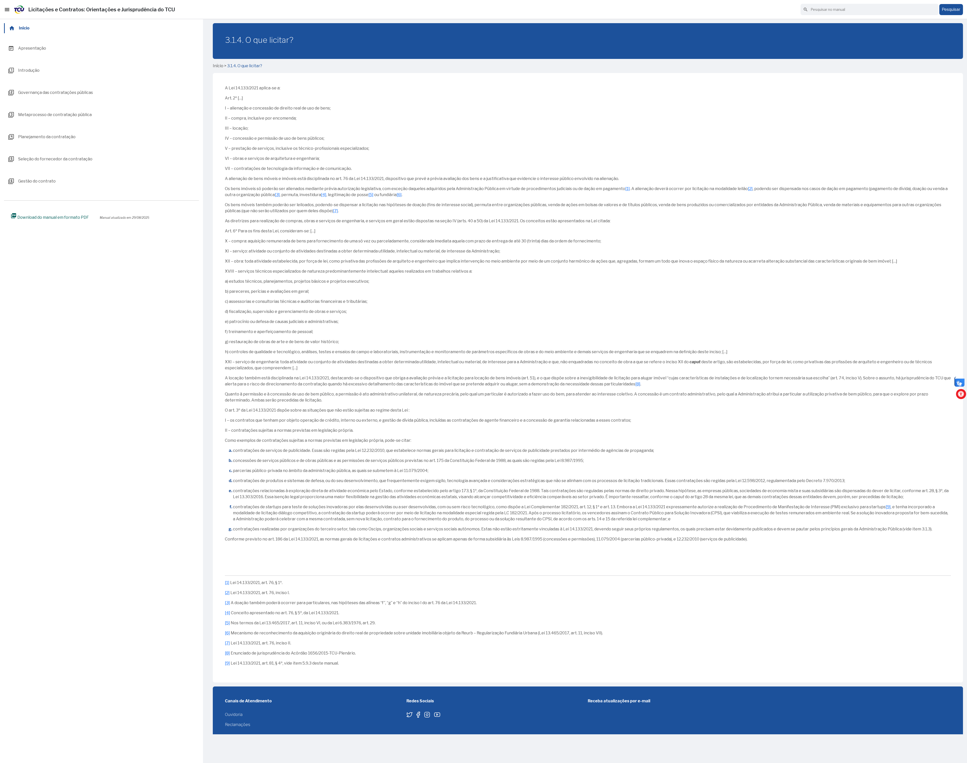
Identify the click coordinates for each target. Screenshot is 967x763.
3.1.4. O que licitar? (244, 65)
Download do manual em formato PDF (50, 217)
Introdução (24, 70)
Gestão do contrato (32, 181)
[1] (627, 188)
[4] (323, 194)
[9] (888, 506)
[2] (750, 188)
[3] (277, 194)
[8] (637, 384)
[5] (370, 194)
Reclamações (237, 724)
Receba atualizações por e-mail (619, 701)
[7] (335, 210)
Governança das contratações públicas (50, 93)
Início (19, 28)
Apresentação (27, 48)
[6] (399, 194)
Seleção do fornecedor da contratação (50, 159)
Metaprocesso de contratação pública (50, 115)
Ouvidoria (234, 714)
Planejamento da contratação (42, 137)
